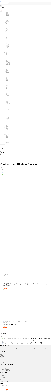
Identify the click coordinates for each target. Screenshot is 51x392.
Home (3, 374)
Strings (7, 20)
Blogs (3, 147)
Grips (6, 18)
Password (2, 387)
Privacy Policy (4, 368)
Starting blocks (8, 133)
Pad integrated (8, 64)
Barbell (7, 112)
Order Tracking (4, 367)
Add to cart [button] (5, 327)
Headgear (7, 129)
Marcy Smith (7, 118)
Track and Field (6, 131)
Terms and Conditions (5, 369)
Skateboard (5, 104)
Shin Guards (7, 26)
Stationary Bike (8, 120)
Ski (6, 135)
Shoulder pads (8, 63)
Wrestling (5, 71)
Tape (6, 38)
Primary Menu (2, 144)
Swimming (5, 86)
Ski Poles (7, 137)
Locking (7, 56)
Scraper (7, 42)
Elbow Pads (7, 102)
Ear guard (7, 72)
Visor (6, 59)
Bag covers (7, 45)
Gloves (7, 30)
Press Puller (7, 109)
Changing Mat (8, 47)
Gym (4, 111)
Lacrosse (5, 48)
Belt (6, 53)
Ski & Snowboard (6, 134)
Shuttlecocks (7, 95)
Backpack (7, 141)
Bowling (5, 36)
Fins (6, 88)
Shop (3, 375)
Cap (6, 87)
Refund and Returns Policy (6, 370)
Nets (6, 77)
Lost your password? (3, 390)
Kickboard (7, 91)
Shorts (7, 123)
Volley (5, 31)
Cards (7, 84)
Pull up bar (7, 115)
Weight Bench (8, 119)
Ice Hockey (5, 96)
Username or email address (4, 385)
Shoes (7, 19)
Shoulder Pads (8, 103)
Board (7, 105)
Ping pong (5, 76)
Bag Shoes (7, 14)
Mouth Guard (8, 62)
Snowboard (7, 142)
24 (2, 167)
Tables (7, 79)
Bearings (7, 108)
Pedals (7, 124)
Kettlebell (7, 113)
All (3, 167)
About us (3, 148)
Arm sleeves (7, 35)
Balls (6, 23)
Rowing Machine (8, 121)
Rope (6, 54)
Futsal (5, 22)
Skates (7, 100)
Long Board (7, 110)
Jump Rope (7, 116)
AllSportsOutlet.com (9, 381)
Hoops (7, 85)
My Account (4, 366)
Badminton (5, 92)
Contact (3, 149)
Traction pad (7, 46)
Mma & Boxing (6, 127)
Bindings (7, 140)
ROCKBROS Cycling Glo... (7, 274)
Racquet (7, 94)
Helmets (7, 51)
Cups (6, 39)
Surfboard (7, 44)
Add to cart (5, 288)
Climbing (5, 52)
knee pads (7, 34)
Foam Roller (7, 117)
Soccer (5, 27)
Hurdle (7, 132)
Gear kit (7, 55)
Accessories (7, 15)
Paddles (7, 75)
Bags (6, 40)
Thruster (7, 43)
